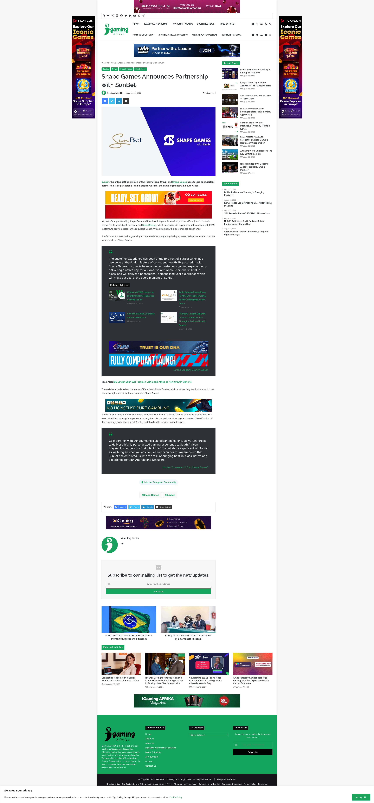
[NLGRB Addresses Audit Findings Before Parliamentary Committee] (230, 122)
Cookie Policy (175, 797)
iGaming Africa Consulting (173, 35)
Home (106, 72)
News (135, 24)
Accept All (361, 797)
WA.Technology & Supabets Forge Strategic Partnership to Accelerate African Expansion (251, 690)
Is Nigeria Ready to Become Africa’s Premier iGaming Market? (254, 176)
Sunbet (170, 504)
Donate (148, 770)
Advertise (149, 752)
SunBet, (106, 191)
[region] (187, 794)
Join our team (151, 766)
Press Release (126, 78)
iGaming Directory (143, 35)
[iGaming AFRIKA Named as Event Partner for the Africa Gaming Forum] (117, 305)
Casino (106, 78)
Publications (227, 24)
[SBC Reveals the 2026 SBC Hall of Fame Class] (230, 109)
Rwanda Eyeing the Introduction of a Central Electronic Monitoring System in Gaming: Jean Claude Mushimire (164, 690)
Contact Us (150, 775)
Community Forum (231, 35)
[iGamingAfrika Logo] (116, 30)
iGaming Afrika (113, 102)
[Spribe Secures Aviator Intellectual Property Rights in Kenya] (230, 136)
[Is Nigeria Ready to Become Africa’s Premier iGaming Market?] (230, 177)
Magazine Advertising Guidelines (160, 757)
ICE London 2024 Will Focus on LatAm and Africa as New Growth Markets (152, 391)
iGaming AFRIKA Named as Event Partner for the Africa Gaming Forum (140, 305)
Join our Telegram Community (160, 491)
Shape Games (179, 191)
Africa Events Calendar (204, 35)
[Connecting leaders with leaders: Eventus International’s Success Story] (121, 673)
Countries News (205, 24)
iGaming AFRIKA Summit (156, 24)
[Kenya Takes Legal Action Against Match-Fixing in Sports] (230, 96)
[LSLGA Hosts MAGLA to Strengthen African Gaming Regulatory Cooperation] (230, 150)
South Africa (140, 78)
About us (149, 748)
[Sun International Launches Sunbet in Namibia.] (117, 326)
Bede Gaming (149, 234)
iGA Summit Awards (183, 24)
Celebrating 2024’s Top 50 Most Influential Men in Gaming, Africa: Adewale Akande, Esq (205, 690)
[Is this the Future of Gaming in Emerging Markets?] (230, 83)
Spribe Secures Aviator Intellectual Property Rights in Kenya (255, 135)
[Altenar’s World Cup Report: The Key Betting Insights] (230, 164)
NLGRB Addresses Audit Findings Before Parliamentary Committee (255, 121)
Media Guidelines (153, 761)
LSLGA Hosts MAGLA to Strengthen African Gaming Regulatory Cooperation (254, 149)
